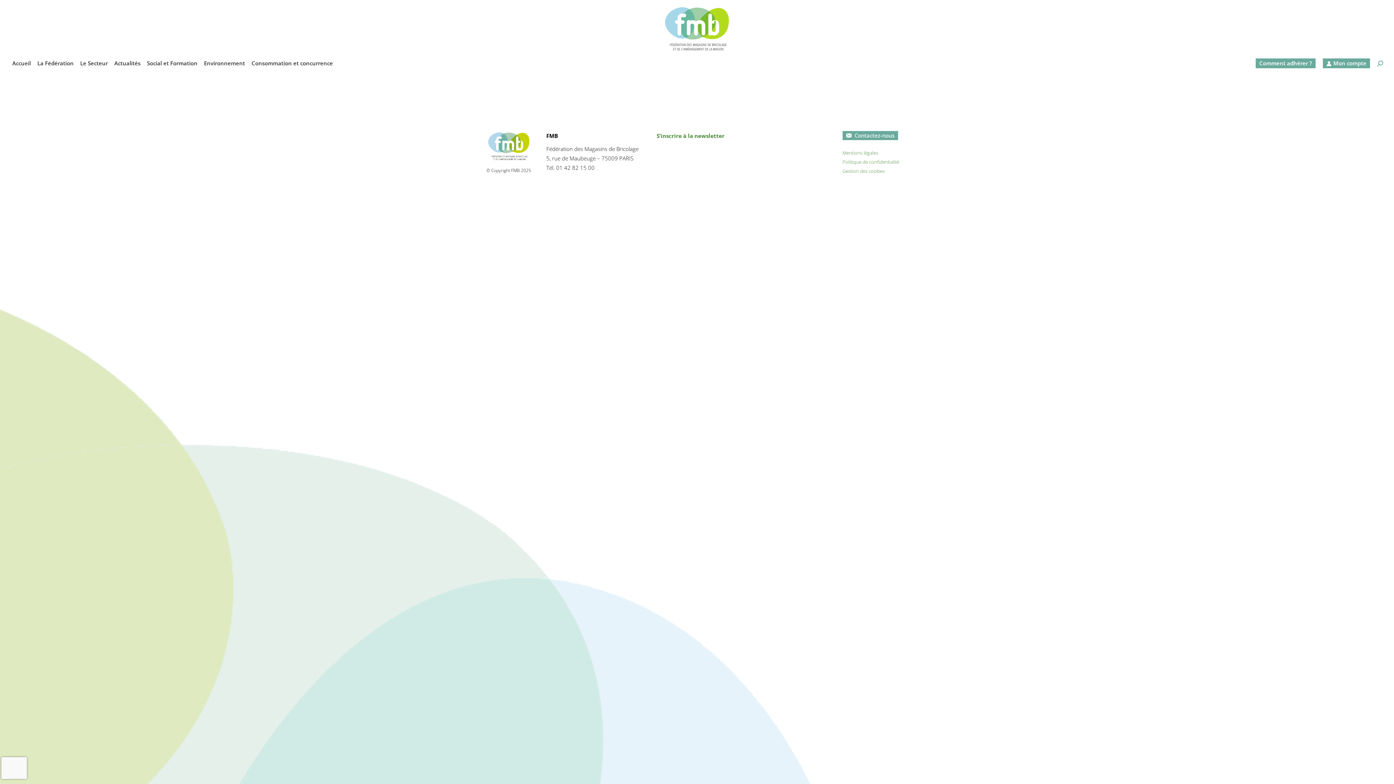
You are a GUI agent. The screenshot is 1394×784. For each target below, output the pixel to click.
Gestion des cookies (864, 171)
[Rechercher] (1380, 63)
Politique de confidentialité (871, 162)
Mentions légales (860, 153)
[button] (1268, 6)
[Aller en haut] (1383, 773)
